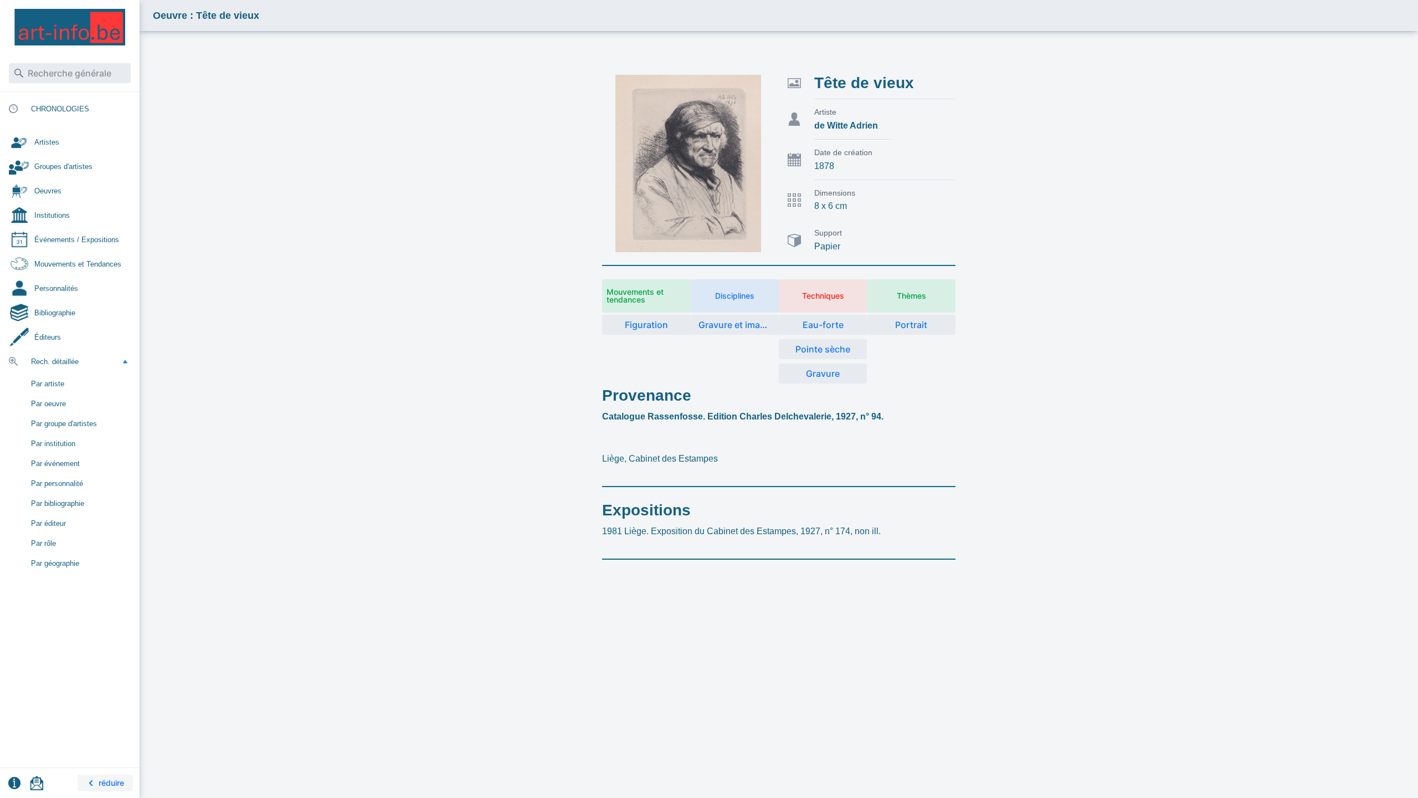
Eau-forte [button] (823, 324)
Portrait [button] (911, 324)
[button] (125, 361)
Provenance (646, 395)
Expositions (646, 510)
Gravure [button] (823, 373)
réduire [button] (111, 782)
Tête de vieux (864, 82)
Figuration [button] (646, 324)
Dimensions (834, 192)
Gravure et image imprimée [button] (738, 324)
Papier (827, 246)
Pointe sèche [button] (822, 349)
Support (828, 232)
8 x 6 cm (830, 206)
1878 (824, 166)
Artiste (825, 112)
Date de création (843, 152)
